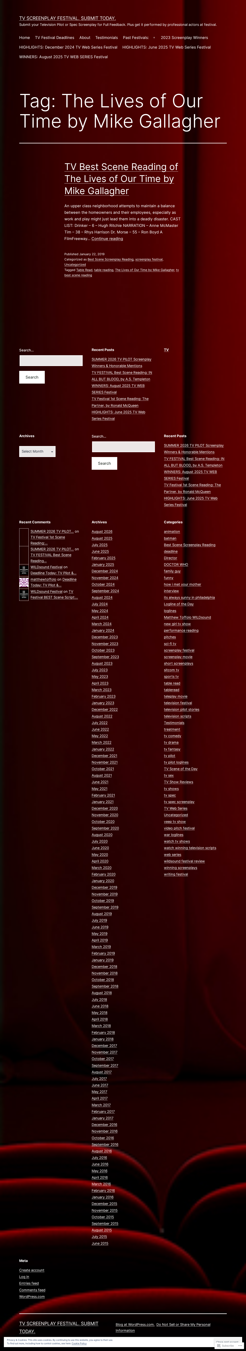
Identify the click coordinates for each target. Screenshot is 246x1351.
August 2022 (102, 716)
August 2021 (102, 775)
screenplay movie (178, 657)
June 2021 (100, 782)
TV (166, 350)
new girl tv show (177, 624)
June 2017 (100, 1085)
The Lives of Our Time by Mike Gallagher (144, 270)
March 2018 (101, 1026)
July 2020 (100, 841)
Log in (24, 1277)
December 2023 (105, 637)
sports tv (171, 676)
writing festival (176, 874)
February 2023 (104, 696)
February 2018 (103, 1032)
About (84, 37)
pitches (170, 637)
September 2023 (105, 657)
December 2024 (105, 571)
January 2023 (103, 703)
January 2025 (103, 564)
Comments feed (32, 1290)
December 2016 (104, 1125)
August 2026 (102, 531)
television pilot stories (181, 709)
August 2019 (102, 914)
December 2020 (105, 808)
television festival (178, 703)
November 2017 (104, 1052)
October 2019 (103, 901)
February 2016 (103, 1191)
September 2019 (105, 907)
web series (172, 855)
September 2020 (105, 828)
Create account (31, 1270)
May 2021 (99, 789)
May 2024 (100, 611)
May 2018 (99, 1013)
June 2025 (100, 551)
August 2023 (102, 663)
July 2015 (99, 1237)
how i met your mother (182, 584)
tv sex (169, 775)
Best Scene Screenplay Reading (111, 259)
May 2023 (100, 676)
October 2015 (103, 1217)
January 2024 (103, 630)
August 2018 (102, 993)
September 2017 (105, 1065)
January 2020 (103, 881)
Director (170, 558)
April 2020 (100, 861)
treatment (172, 729)
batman (170, 538)
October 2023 (103, 650)
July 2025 (100, 545)
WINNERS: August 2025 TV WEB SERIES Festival (63, 57)
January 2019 (103, 960)
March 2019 (101, 947)
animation (172, 531)
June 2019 (100, 927)
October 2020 (103, 822)
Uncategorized (75, 264)
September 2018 (105, 986)
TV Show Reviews (178, 782)
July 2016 (99, 1158)
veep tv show (175, 822)
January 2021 (103, 802)
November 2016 (105, 1131)
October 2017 (103, 1059)
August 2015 (102, 1230)
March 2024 (102, 624)
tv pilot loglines (176, 762)
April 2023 (100, 683)
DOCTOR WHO (176, 564)
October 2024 (103, 584)
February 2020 (104, 874)
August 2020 (102, 835)
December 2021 (104, 756)
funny (168, 578)
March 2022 (101, 742)
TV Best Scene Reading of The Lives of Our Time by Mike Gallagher (121, 178)
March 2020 (101, 868)
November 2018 (105, 973)
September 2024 (105, 591)
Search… (26, 350)
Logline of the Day (179, 604)
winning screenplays (180, 868)
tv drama (171, 742)
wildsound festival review (184, 861)
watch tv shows (177, 841)
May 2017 (99, 1092)
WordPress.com (32, 1297)
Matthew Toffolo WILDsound (187, 617)
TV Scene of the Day (181, 769)
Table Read (84, 270)
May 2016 (99, 1171)
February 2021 (103, 795)
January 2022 (103, 749)
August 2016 (102, 1151)
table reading (103, 270)
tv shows (171, 789)
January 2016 (103, 1197)
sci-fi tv (170, 644)
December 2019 (104, 887)
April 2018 (100, 1019)
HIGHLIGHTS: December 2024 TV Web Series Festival (68, 47)
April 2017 (100, 1098)
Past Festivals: (136, 37)
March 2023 (101, 690)
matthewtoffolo (43, 579)
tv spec (170, 795)
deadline (171, 551)
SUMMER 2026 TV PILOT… (52, 531)
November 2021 (105, 762)
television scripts (177, 716)
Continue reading (107, 238)
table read (172, 683)
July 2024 (100, 604)
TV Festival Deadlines (54, 37)
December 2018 (104, 967)
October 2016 (103, 1138)
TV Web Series (175, 808)
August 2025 (102, 538)
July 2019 (99, 920)
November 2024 (105, 578)
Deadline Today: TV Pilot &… (53, 573)
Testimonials (106, 37)
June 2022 (100, 729)
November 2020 (105, 815)
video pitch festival (179, 828)
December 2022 (105, 709)
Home (24, 37)
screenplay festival (149, 259)
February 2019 (103, 953)
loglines (170, 611)
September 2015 (105, 1223)
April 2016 (100, 1177)
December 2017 (104, 1046)
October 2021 (103, 769)
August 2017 (102, 1072)
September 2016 (105, 1144)
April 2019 (100, 940)
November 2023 (105, 644)
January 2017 (102, 1118)
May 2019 (99, 934)
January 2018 (103, 1039)
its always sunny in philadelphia (189, 597)
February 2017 (103, 1111)
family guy (172, 571)
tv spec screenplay (179, 802)
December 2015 (104, 1204)
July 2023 (100, 670)
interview (171, 591)
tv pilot (169, 756)
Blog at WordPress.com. (135, 1324)
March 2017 (101, 1105)
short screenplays (178, 663)
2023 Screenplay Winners (184, 37)
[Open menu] (154, 38)
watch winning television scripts (190, 848)
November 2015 (105, 1210)
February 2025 (104, 558)
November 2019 (105, 894)
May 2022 (100, 736)
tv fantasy (172, 749)
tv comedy (172, 736)
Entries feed (29, 1283)
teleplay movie (175, 696)
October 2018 (103, 980)
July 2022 (100, 723)
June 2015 (100, 1243)
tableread (171, 690)
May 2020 (100, 855)
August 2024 (102, 597)
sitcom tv (171, 670)
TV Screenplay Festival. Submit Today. (67, 18)
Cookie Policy (79, 1343)
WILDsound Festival (46, 567)
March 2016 (101, 1184)
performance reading (181, 630)
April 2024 (100, 617)
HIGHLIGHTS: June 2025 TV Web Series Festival (166, 47)
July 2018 (99, 999)
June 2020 (100, 848)
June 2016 (100, 1164)
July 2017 (99, 1079)
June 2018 (100, 1006)
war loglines (173, 835)
